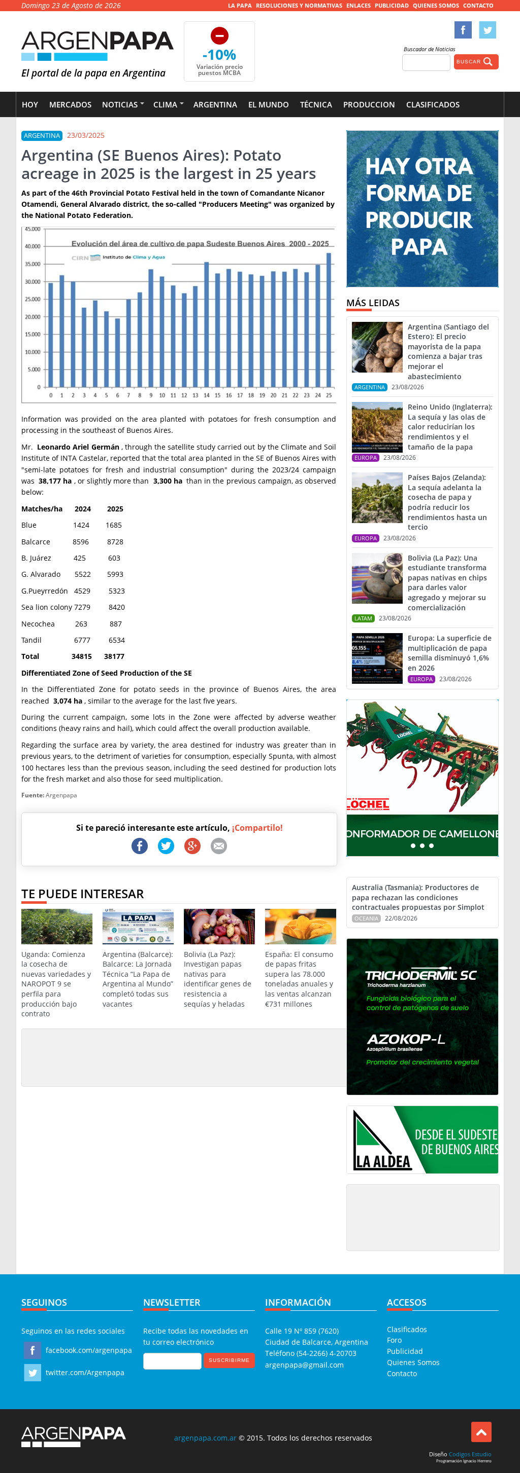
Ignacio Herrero (477, 1460)
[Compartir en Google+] (192, 846)
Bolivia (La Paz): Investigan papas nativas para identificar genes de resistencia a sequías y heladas (217, 979)
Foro (394, 1340)
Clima (165, 104)
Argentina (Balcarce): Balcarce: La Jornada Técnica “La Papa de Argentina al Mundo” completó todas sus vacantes (138, 979)
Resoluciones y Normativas (299, 5)
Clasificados (433, 104)
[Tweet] (166, 846)
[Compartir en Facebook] (140, 846)
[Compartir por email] (219, 846)
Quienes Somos (436, 5)
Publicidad (392, 5)
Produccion (369, 104)
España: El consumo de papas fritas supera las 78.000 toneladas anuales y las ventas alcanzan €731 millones (299, 979)
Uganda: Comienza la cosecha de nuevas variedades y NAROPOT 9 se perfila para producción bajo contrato (56, 984)
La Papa (240, 5)
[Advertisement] (211, 1057)
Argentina (215, 104)
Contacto (478, 5)
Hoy (30, 104)
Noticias (120, 104)
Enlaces (358, 5)
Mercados (70, 104)
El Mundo (268, 104)
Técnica (316, 104)
